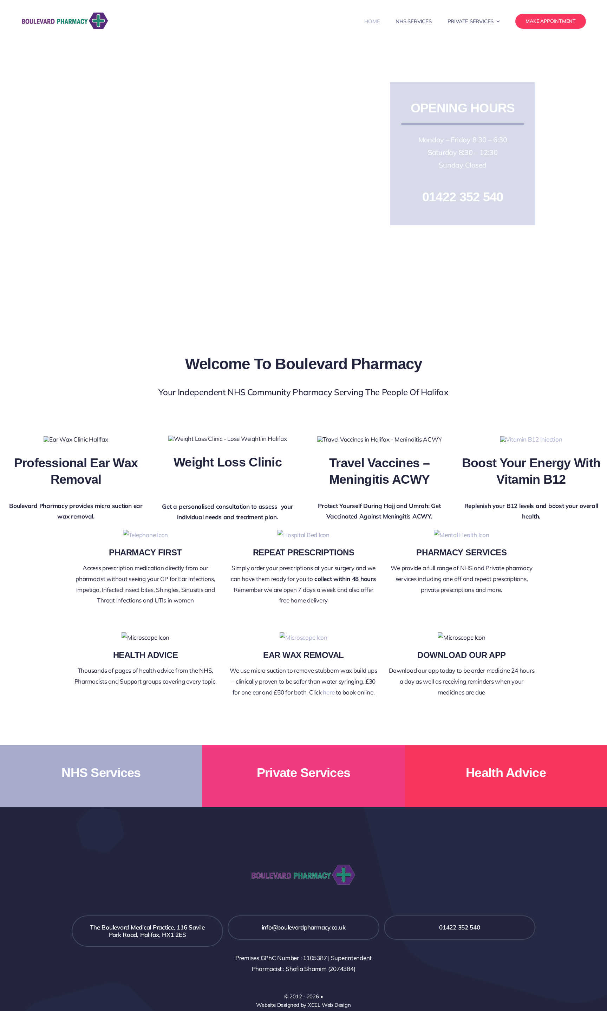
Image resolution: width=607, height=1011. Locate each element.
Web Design (336, 1005)
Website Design (274, 1005)
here (328, 692)
